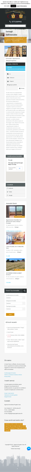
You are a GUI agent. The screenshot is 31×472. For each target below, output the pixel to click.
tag (25, 428)
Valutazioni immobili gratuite (10, 395)
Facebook (10, 188)
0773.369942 (17, 21)
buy (10, 426)
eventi (20, 426)
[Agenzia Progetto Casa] (15, 14)
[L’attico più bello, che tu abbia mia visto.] (15, 238)
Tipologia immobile (11, 306)
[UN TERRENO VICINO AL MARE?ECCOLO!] (15, 264)
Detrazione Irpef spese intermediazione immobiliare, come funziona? (15, 346)
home (24, 426)
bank (7, 426)
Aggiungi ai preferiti (12, 84)
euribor (15, 426)
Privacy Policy (7, 376)
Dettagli (16, 227)
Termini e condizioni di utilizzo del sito (13, 374)
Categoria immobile (11, 300)
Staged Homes (7, 396)
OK (19, 168)
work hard (8, 430)
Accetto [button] (13, 6)
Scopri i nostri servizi (9, 393)
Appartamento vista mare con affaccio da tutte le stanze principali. (13, 221)
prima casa (12, 428)
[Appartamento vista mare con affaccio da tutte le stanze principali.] (15, 211)
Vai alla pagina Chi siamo (10, 373)
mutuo (7, 428)
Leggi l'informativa (21, 6)
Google (10, 195)
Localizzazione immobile (12, 295)
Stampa (22, 88)
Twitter (10, 191)
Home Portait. (10, 332)
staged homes (19, 428)
